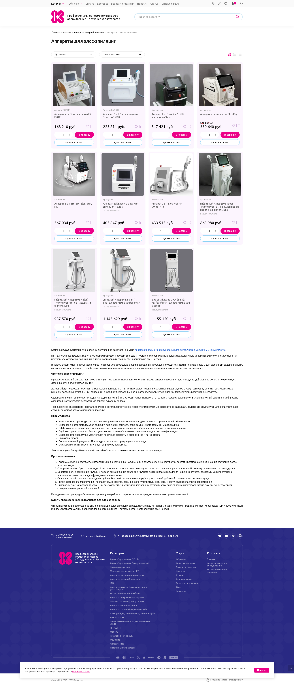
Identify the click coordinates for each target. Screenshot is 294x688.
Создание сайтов (219, 680)
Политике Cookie (81, 671)
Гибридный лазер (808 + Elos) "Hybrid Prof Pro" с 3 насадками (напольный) (72, 302)
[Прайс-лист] (240, 54)
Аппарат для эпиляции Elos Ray (218, 114)
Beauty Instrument (111, 211)
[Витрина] (229, 54)
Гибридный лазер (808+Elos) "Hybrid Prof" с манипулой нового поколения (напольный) (219, 206)
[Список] (234, 54)
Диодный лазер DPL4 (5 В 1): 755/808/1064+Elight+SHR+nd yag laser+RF (171, 302)
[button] (225, 3)
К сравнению (92, 126)
